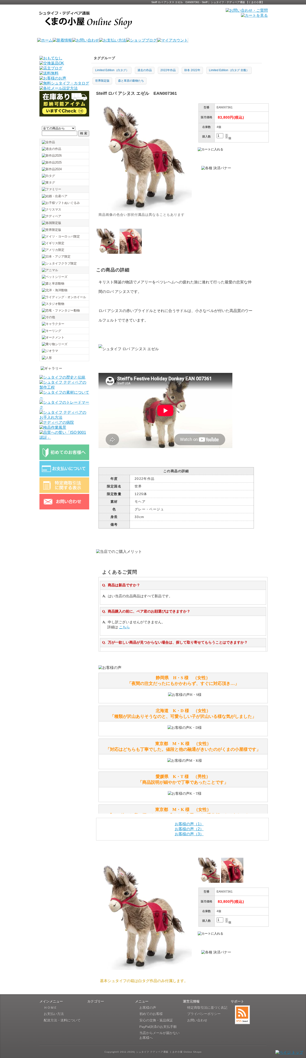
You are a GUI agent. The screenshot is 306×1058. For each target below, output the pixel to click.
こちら (124, 627)
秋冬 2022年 (192, 70)
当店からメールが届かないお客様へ (159, 1035)
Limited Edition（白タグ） (112, 70)
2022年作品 (168, 70)
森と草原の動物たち (131, 80)
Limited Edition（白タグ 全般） (229, 70)
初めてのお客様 (151, 1014)
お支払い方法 (54, 1014)
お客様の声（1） (189, 824)
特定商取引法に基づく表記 (207, 1008)
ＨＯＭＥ (50, 1008)
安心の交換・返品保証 (156, 1020)
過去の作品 (144, 70)
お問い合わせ (197, 1020)
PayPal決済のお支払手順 (158, 1027)
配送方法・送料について (62, 1020)
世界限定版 (102, 80)
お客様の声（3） (189, 834)
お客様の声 (147, 1008)
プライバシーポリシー (204, 1014)
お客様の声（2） (189, 829)
